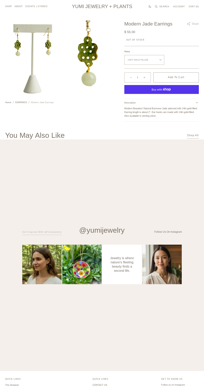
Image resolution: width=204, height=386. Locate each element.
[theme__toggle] (150, 6)
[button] (162, 6)
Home (8, 102)
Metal (127, 51)
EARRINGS (21, 102)
